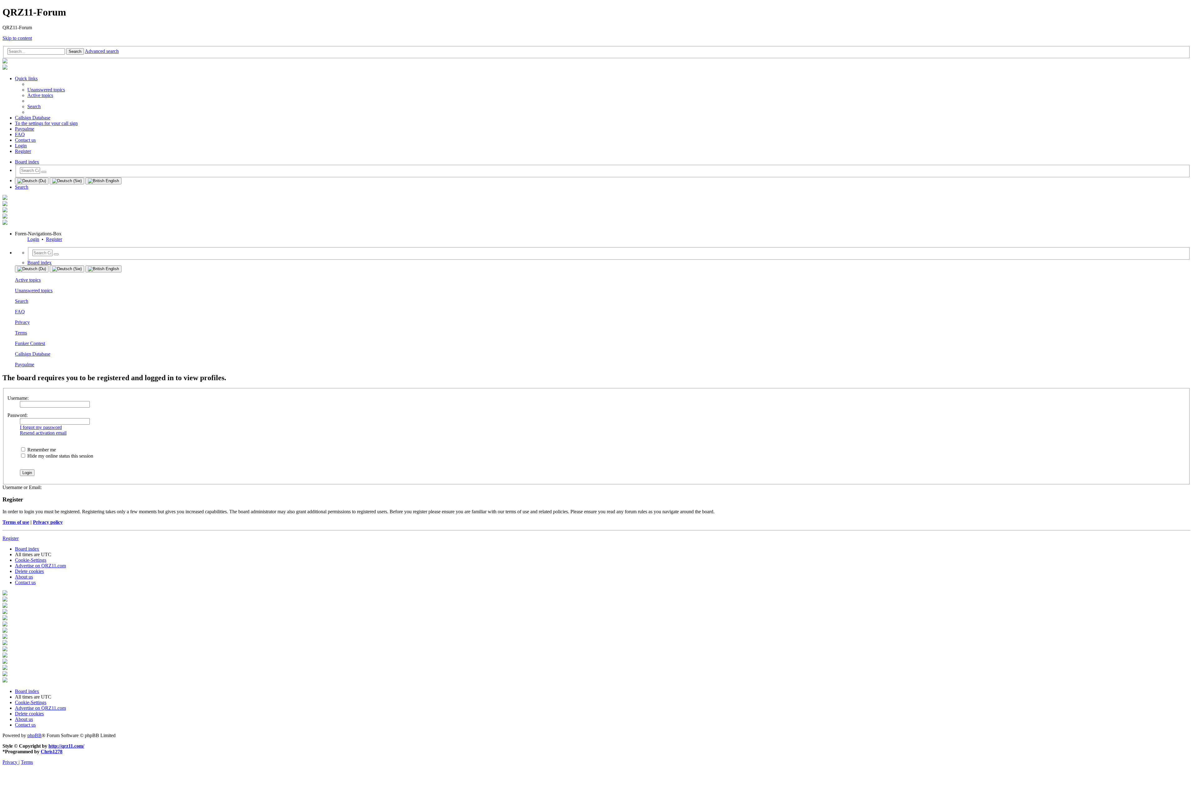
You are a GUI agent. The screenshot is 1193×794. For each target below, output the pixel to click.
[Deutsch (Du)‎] (31, 181)
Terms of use (15, 522)
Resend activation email (43, 433)
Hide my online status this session (59, 456)
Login (33, 239)
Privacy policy (48, 522)
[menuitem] (46, 89)
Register (54, 239)
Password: (17, 415)
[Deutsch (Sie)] (67, 181)
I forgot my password (41, 427)
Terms (21, 332)
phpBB (34, 735)
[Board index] (4, 61)
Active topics (28, 280)
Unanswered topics (34, 290)
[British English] (103, 181)
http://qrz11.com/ (66, 746)
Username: (18, 398)
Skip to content (17, 38)
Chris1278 (51, 751)
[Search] (43, 172)
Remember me (41, 449)
